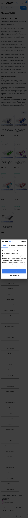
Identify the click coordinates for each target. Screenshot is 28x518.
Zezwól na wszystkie (14, 271)
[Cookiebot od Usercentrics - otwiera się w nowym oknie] (20, 242)
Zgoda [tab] (4, 245)
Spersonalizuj (13, 275)
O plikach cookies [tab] (21, 245)
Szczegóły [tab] (12, 245)
